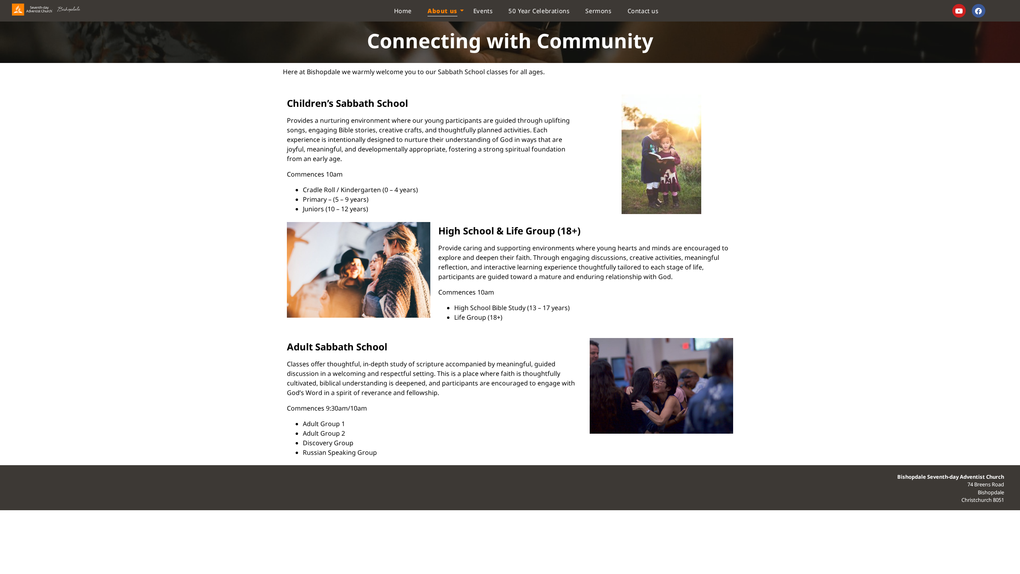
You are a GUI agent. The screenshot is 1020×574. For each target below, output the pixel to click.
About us (442, 11)
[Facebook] (978, 11)
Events (483, 11)
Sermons (598, 11)
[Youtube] (959, 11)
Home (403, 11)
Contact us (643, 11)
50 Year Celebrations (538, 11)
